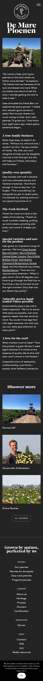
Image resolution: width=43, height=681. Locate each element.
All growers (21, 518)
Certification (21, 611)
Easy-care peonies (21, 575)
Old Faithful (25, 259)
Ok (21, 675)
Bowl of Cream (10, 252)
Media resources (21, 652)
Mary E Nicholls (27, 252)
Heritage (21, 598)
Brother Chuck (10, 259)
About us (22, 594)
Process (21, 602)
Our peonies (21, 567)
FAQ (21, 643)
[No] (40, 671)
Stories (21, 625)
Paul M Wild (33, 256)
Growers (21, 606)
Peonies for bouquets (21, 571)
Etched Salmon (10, 270)
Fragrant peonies (21, 579)
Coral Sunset (29, 249)
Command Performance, (15, 263)
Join (21, 647)
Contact (21, 639)
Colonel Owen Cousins (14, 256)
